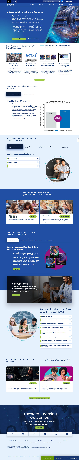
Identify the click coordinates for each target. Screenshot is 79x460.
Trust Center (65, 440)
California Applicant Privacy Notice (19, 456)
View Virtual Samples (32, 38)
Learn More (33, 216)
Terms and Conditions (53, 456)
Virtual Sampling (73, 458)
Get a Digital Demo (65, 216)
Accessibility (9, 456)
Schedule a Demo (39, 80)
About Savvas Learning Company (18, 450)
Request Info (48, 458)
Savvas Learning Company (11, 8)
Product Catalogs (19, 442)
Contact (59, 442)
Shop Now (60, 458)
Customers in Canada (46, 442)
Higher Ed (14, 1)
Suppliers (52, 440)
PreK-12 (9, 1)
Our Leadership (27, 450)
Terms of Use (45, 456)
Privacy (29, 456)
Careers (26, 440)
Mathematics (18, 8)
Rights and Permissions (36, 456)
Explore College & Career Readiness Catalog (39, 398)
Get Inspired (16, 294)
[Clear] (43, 1)
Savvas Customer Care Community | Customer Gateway (39, 450)
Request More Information (19, 38)
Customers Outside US (33, 442)
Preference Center (39, 440)
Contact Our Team (39, 427)
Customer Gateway (13, 440)
